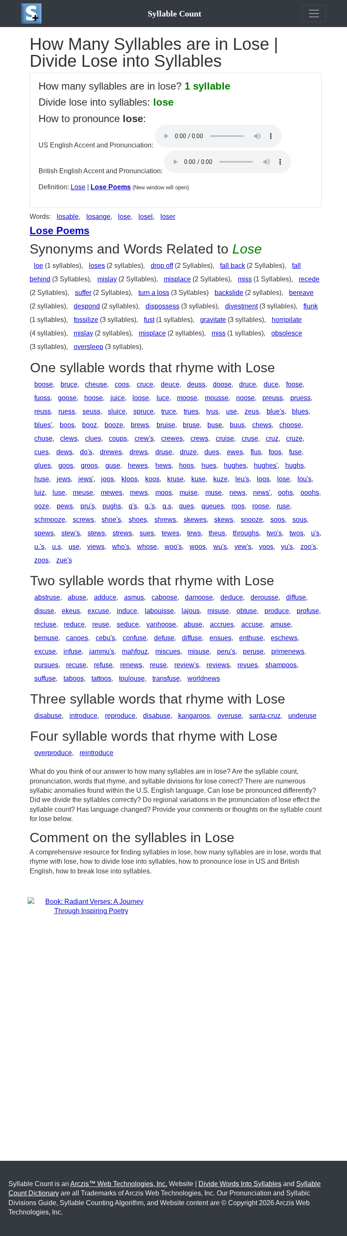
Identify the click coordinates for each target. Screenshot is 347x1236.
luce (163, 397)
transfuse (166, 678)
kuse (198, 479)
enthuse (251, 637)
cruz (272, 438)
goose (67, 397)
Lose (78, 187)
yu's (287, 546)
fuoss (42, 397)
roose (260, 506)
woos (198, 546)
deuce (170, 384)
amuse (280, 624)
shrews (165, 519)
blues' (43, 424)
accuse (252, 624)
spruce (143, 411)
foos (275, 452)
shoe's (111, 519)
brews (140, 424)
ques (186, 506)
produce (276, 610)
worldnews (203, 678)
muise (188, 492)
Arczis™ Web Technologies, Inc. (118, 1183)
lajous (191, 610)
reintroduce (96, 752)
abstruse (47, 597)
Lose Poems (111, 187)
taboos (73, 678)
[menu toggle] (314, 13)
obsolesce (286, 333)
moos (163, 492)
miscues (167, 651)
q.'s (150, 506)
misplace (177, 279)
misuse (218, 610)
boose (43, 384)
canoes (77, 637)
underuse (302, 715)
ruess (66, 411)
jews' (86, 479)
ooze (41, 506)
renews (131, 664)
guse (112, 465)
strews (122, 533)
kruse (175, 479)
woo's (173, 546)
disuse (44, 610)
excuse (98, 610)
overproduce (53, 752)
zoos (41, 560)
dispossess (162, 306)
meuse (83, 492)
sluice (117, 411)
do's (86, 452)
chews (262, 424)
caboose (164, 597)
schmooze (49, 519)
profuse (308, 610)
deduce (231, 597)
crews (199, 438)
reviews (218, 664)
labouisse (159, 610)
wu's (220, 546)
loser (167, 216)
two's (274, 533)
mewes (111, 492)
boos (67, 424)
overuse (230, 715)
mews (139, 492)
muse (213, 492)
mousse (217, 397)
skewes (195, 519)
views (96, 546)
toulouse (132, 678)
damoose (199, 597)
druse (163, 452)
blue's (275, 411)
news (237, 492)
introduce (83, 715)
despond (87, 306)
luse (58, 492)
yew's (242, 546)
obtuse (247, 610)
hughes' (266, 465)
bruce (69, 384)
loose (140, 397)
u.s (56, 546)
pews (65, 506)
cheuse (96, 384)
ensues (220, 637)
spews (44, 533)
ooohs (309, 492)
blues (300, 411)
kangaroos (194, 715)
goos (65, 465)
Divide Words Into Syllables (239, 1183)
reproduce (120, 715)
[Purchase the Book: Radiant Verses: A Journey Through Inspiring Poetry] (91, 906)
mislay (107, 279)
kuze (220, 479)
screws (83, 519)
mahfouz (135, 651)
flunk (310, 306)
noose (245, 397)
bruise (166, 424)
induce (127, 610)
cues (41, 452)
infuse (72, 651)
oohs (285, 492)
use (231, 411)
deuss (196, 384)
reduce (74, 624)
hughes (235, 465)
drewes (111, 452)
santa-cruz (265, 715)
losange (98, 216)
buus (237, 424)
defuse (164, 637)
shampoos (281, 664)
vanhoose (161, 624)
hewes (138, 465)
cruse (250, 438)
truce (168, 411)
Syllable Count (174, 13)
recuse (76, 664)
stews (96, 533)
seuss (91, 411)
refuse (103, 664)
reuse (100, 624)
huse (41, 479)
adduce (105, 597)
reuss (42, 411)
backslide (229, 292)
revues (247, 664)
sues (147, 533)
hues (208, 465)
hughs (294, 465)
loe (38, 265)
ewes (235, 452)
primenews (287, 651)
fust (149, 319)
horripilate (287, 319)
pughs (111, 506)
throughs (246, 533)
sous (299, 519)
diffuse (296, 597)
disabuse (48, 715)
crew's (144, 438)
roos (238, 506)
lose (124, 216)
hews (163, 465)
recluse (45, 624)
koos (152, 479)
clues (93, 438)
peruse (253, 651)
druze (188, 452)
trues (191, 411)
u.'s (39, 546)
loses (97, 265)
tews (194, 533)
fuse (295, 452)
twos (296, 533)
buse (214, 424)
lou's (304, 479)
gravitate (213, 319)
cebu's (105, 637)
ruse (283, 506)
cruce (145, 384)
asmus (134, 597)
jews (64, 479)
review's (186, 664)
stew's (70, 533)
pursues (46, 664)
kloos (129, 479)
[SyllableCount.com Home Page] (33, 13)
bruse (191, 424)
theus (217, 533)
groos (89, 465)
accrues (222, 624)
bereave (301, 292)
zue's (64, 560)
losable (68, 216)
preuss (272, 397)
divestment (241, 306)
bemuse (46, 637)
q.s (166, 506)
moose (187, 397)
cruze (294, 438)
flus (256, 452)
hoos (186, 465)
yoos (266, 546)
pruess (300, 397)
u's (315, 533)
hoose (93, 397)
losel (145, 216)
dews (64, 452)
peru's (226, 651)
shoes (138, 519)
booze (114, 424)
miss (245, 279)
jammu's (101, 651)
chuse (43, 438)
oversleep (88, 346)
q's (133, 506)
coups (118, 438)
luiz (39, 492)
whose (147, 546)
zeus (252, 411)
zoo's (308, 546)
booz (89, 424)
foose (294, 384)
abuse (77, 597)
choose (290, 424)
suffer (83, 292)
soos (277, 519)
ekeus (71, 610)
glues (42, 465)
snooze (252, 519)
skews (223, 519)
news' (261, 492)
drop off (162, 265)
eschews (284, 637)
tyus (212, 411)
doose (222, 384)
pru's (87, 506)
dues (211, 452)
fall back (232, 265)
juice (117, 397)
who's (120, 546)
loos (263, 479)
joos (107, 479)
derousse (264, 597)
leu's (242, 479)
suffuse (45, 678)
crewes (172, 438)
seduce (128, 624)
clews (68, 438)
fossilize (86, 319)
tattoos (101, 678)
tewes (170, 533)
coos (122, 384)
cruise (225, 438)
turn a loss (153, 292)
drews (138, 452)
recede (309, 279)
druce (247, 384)
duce (271, 384)
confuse (134, 637)
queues (212, 506)
